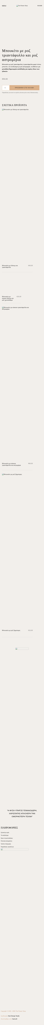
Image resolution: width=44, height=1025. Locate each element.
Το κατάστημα (4, 835)
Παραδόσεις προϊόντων (7, 847)
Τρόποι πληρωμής (6, 844)
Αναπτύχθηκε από (9, 1019)
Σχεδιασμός (10, 1016)
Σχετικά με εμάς (5, 832)
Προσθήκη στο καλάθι (24, 87)
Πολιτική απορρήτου (6, 841)
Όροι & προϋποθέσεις (7, 838)
